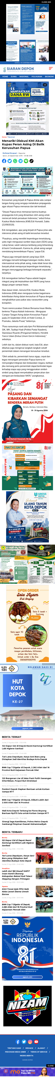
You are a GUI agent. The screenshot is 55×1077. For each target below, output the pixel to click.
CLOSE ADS (46, 2)
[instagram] (30, 1043)
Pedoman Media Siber (15, 1052)
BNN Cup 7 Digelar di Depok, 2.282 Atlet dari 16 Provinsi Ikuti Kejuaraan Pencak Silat (17, 907)
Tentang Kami (14, 1048)
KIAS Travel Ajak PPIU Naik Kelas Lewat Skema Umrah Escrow (15, 891)
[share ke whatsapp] (15, 163)
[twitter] (24, 1043)
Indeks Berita (26, 1056)
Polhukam (37, 77)
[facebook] (18, 1043)
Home (5, 77)
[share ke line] (26, 163)
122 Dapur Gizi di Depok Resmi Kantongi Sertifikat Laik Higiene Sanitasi (18, 843)
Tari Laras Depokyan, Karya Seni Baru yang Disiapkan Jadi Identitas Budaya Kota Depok (18, 858)
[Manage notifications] (6, 1071)
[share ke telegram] (20, 163)
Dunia (14, 77)
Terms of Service (38, 1052)
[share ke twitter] (10, 163)
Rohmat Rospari (10, 153)
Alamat (41, 1048)
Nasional (24, 77)
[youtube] (37, 1043)
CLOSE (51, 1066)
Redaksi (29, 1048)
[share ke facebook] (4, 163)
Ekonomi (49, 77)
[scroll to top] (51, 1061)
